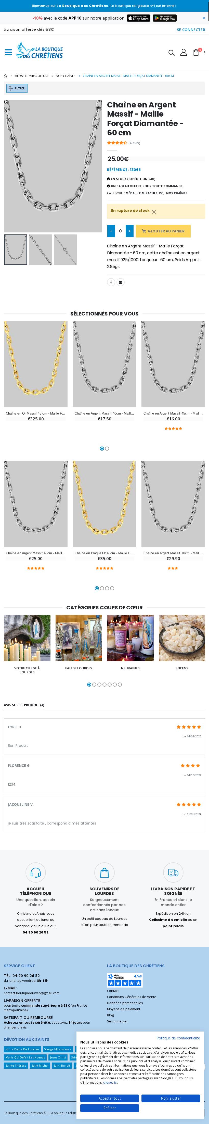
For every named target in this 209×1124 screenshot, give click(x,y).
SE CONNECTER (191, 29)
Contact (113, 990)
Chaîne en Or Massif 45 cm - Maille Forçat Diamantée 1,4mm (36, 413)
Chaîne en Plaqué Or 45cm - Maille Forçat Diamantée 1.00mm (104, 553)
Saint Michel (40, 1065)
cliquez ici (110, 1082)
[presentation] (11, 166)
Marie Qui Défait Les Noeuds (25, 1057)
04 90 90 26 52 (26, 975)
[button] (171, 53)
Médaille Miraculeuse (31, 76)
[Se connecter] (183, 52)
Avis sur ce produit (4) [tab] (24, 705)
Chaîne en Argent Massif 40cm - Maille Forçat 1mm (104, 413)
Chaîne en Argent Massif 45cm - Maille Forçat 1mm (36, 553)
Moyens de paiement (123, 1009)
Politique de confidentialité (178, 1038)
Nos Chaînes (65, 76)
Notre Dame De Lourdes (22, 1049)
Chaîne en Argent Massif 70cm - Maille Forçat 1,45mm (173, 553)
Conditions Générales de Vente (131, 996)
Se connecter (117, 1021)
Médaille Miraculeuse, (145, 193)
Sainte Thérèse (16, 1065)
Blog (110, 1015)
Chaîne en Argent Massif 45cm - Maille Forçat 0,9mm (173, 413)
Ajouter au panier (166, 231)
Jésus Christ (58, 1057)
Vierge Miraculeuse (57, 1049)
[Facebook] (111, 282)
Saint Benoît (62, 1065)
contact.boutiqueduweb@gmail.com (31, 993)
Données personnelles (125, 1003)
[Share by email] (120, 282)
